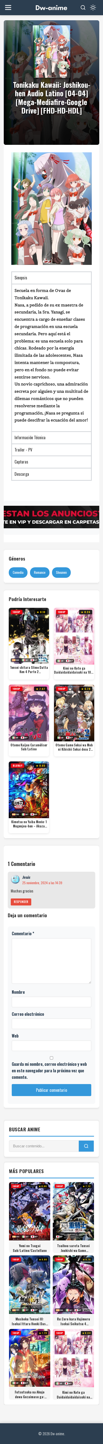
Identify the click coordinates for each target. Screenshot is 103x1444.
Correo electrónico (28, 1014)
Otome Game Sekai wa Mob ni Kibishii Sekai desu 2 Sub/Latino (74, 747)
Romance (40, 572)
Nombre (18, 992)
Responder (21, 902)
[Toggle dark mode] (93, 7)
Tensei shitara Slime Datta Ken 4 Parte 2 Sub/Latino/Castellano (29, 670)
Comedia (18, 572)
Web (15, 1036)
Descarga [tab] (21, 474)
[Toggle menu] (8, 8)
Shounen (61, 572)
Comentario (23, 933)
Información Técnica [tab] (30, 437)
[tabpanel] (51, 357)
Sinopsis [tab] (20, 278)
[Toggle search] (83, 7)
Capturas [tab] (21, 462)
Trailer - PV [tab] (23, 450)
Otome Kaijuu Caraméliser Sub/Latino (29, 747)
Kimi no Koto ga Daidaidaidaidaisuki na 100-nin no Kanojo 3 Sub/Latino (74, 670)
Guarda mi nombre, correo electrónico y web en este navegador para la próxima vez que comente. (49, 1070)
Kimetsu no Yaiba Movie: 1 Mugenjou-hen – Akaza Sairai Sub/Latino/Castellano (29, 824)
